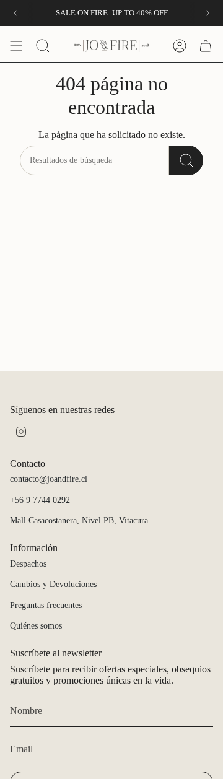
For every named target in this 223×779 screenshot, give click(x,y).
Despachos (28, 563)
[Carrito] (206, 46)
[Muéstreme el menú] (16, 46)
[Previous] (15, 13)
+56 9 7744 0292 (40, 500)
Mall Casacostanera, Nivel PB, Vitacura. (80, 520)
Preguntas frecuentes (46, 605)
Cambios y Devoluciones (53, 584)
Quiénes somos (36, 625)
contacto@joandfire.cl (48, 479)
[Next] (207, 13)
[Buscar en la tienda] (186, 160)
